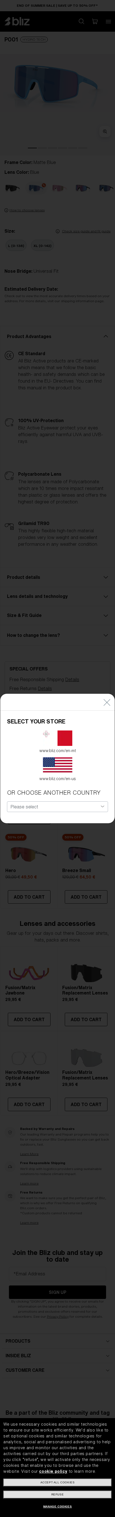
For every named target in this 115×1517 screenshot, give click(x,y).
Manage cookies (57, 1506)
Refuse (57, 1494)
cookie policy (53, 1471)
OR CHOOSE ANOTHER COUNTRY (53, 792)
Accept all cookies (57, 1482)
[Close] (107, 702)
